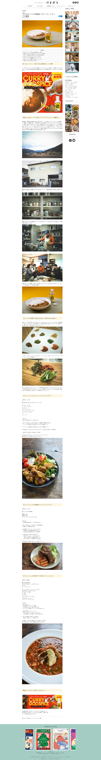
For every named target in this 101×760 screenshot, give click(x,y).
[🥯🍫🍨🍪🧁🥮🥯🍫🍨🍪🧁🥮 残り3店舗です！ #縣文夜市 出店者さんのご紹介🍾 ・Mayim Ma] (68, 114)
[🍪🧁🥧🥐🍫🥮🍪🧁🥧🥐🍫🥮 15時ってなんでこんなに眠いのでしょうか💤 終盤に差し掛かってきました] (68, 128)
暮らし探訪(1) (75, 87)
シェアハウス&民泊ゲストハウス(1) (69, 97)
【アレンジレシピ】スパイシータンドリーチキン (32, 56)
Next (77, 739)
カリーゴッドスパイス (33, 718)
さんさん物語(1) (67, 92)
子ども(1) (71, 92)
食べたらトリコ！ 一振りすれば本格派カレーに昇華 (32, 52)
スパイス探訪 (39, 718)
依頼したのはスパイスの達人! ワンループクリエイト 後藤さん (34, 53)
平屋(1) (72, 88)
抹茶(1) (74, 88)
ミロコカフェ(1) (71, 82)
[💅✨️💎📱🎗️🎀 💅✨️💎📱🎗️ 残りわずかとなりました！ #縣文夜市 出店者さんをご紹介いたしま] (75, 114)
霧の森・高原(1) (75, 86)
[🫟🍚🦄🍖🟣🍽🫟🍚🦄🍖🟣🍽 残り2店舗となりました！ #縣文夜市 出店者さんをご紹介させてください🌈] (75, 107)
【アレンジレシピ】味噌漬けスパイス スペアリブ (32, 57)
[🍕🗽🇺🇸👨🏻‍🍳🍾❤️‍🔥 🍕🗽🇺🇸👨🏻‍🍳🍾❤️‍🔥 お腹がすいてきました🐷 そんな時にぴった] (75, 121)
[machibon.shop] (73, 3)
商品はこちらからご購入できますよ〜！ (30, 60)
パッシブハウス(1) (67, 88)
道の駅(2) (76, 97)
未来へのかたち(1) (67, 93)
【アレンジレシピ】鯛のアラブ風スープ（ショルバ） (33, 59)
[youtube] (78, 3)
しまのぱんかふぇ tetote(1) (68, 87)
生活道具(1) (66, 82)
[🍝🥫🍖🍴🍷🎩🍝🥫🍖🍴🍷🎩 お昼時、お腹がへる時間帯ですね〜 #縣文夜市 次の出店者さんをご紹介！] (75, 128)
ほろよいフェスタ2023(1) (68, 86)
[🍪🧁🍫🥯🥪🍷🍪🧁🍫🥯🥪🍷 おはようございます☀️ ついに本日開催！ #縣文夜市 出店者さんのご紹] (68, 121)
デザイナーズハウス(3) (74, 93)
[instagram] (75, 2)
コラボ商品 (27, 718)
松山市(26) (75, 82)
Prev (23, 739)
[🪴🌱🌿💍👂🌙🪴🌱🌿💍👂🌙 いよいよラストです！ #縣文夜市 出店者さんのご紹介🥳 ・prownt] (68, 107)
